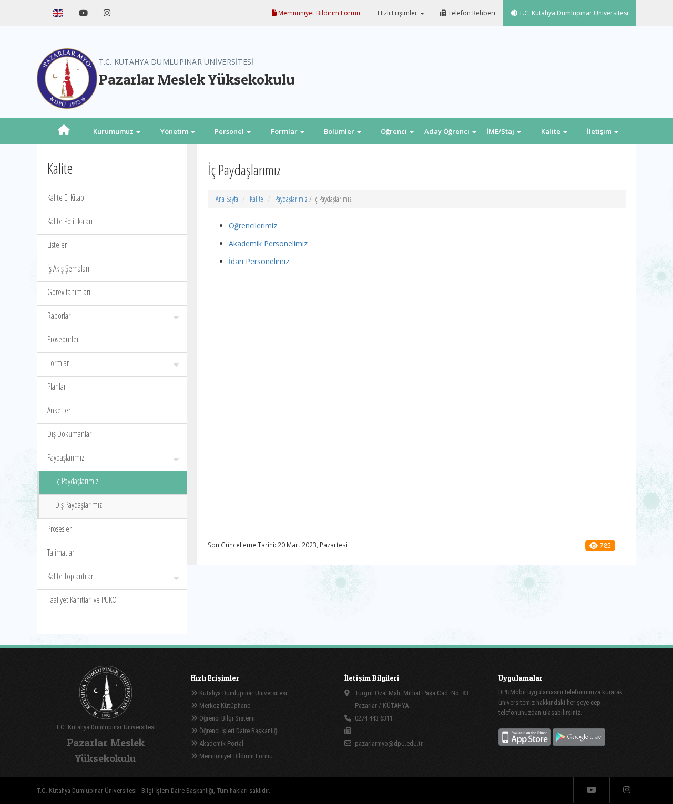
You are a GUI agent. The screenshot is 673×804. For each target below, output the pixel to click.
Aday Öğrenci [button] (447, 131)
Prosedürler (63, 339)
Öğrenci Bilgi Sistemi (226, 718)
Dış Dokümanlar (69, 434)
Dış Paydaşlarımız (78, 504)
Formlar (58, 363)
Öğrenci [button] (395, 131)
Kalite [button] (551, 131)
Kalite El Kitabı (66, 197)
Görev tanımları (68, 292)
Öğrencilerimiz (253, 226)
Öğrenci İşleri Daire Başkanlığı (238, 731)
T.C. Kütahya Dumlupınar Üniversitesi (572, 12)
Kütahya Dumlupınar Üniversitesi (242, 693)
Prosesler (59, 529)
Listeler (57, 244)
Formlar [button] (285, 131)
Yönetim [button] (175, 131)
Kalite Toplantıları (71, 576)
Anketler (58, 410)
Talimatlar (60, 552)
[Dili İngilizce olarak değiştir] (58, 13)
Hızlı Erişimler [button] (397, 12)
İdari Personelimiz (259, 261)
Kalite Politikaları (70, 221)
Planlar (56, 386)
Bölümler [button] (340, 131)
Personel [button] (230, 131)
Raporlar (58, 315)
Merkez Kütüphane (224, 705)
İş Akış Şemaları (68, 268)
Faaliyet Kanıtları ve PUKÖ (82, 599)
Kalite (256, 199)
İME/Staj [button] (501, 131)
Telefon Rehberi (470, 12)
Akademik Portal (220, 743)
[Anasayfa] (64, 131)
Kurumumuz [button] (114, 131)
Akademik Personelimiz (268, 243)
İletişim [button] (600, 131)
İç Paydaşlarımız (76, 481)
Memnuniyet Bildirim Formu (318, 12)
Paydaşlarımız (65, 457)
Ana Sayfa (227, 199)
